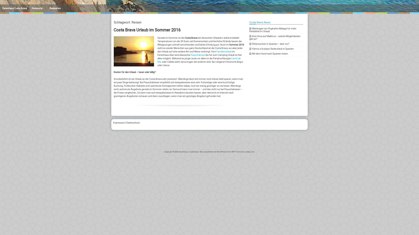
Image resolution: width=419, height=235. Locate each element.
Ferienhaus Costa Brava (14, 8)
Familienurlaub (224, 51)
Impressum (119, 122)
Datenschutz (133, 122)
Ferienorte (37, 8)
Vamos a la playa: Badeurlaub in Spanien (273, 48)
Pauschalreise (198, 55)
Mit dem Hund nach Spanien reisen (270, 53)
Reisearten (55, 8)
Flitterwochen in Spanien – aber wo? (270, 44)
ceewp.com (250, 152)
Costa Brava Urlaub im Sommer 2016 (147, 30)
